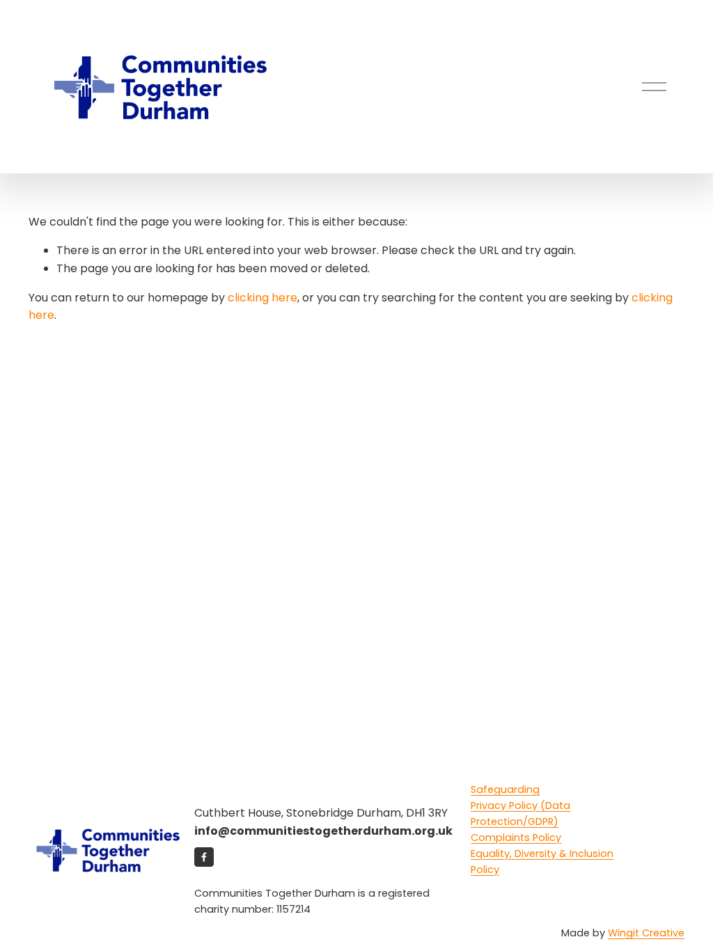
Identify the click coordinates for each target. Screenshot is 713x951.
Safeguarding (505, 789)
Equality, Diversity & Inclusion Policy (542, 862)
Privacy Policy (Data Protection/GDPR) (520, 813)
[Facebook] (204, 857)
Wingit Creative (646, 933)
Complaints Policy (516, 837)
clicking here (262, 298)
